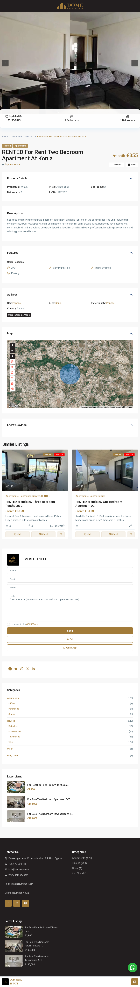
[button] (70, 374)
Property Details (17, 178)
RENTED (29, 136)
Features (12, 252)
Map (10, 333)
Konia (17, 164)
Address (12, 294)
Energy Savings (17, 425)
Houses (11, 721)
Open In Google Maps (19, 315)
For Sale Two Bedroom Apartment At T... (49, 799)
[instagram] (25, 903)
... (48, 520)
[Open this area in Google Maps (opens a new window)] (13, 406)
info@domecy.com (19, 869)
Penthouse (25, 496)
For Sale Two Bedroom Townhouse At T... (50, 814)
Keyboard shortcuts (88, 407)
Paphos (9, 164)
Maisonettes (15, 731)
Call (71, 639)
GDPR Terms (32, 624)
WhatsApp (71, 647)
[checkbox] (8, 624)
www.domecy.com (18, 875)
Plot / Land (12, 755)
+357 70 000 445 (17, 863)
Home (5, 136)
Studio (12, 714)
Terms (129, 407)
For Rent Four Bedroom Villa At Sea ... (48, 785)
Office (12, 703)
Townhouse (14, 736)
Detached (13, 726)
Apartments (16, 136)
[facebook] (8, 903)
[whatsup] (16, 903)
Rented (7, 145)
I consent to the (24, 624)
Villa (11, 742)
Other (9, 748)
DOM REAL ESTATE (35, 559)
